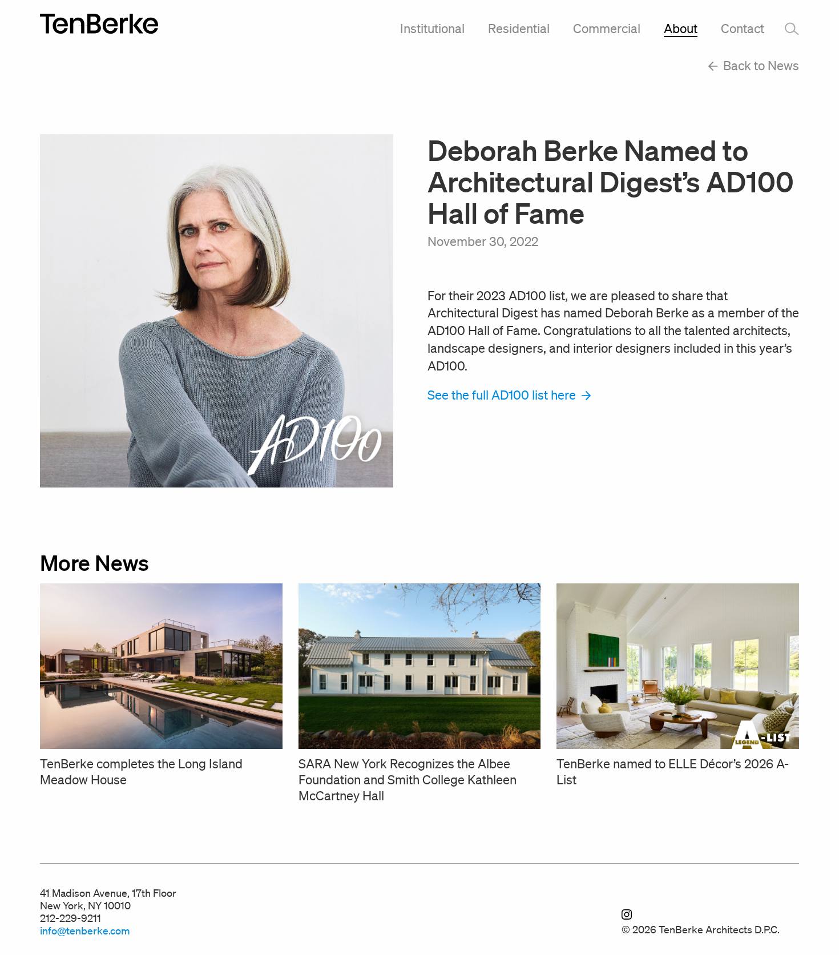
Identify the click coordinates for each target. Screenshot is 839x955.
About (680, 28)
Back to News (759, 65)
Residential (519, 28)
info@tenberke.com (85, 930)
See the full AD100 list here (503, 394)
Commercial (606, 28)
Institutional (432, 28)
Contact (742, 28)
